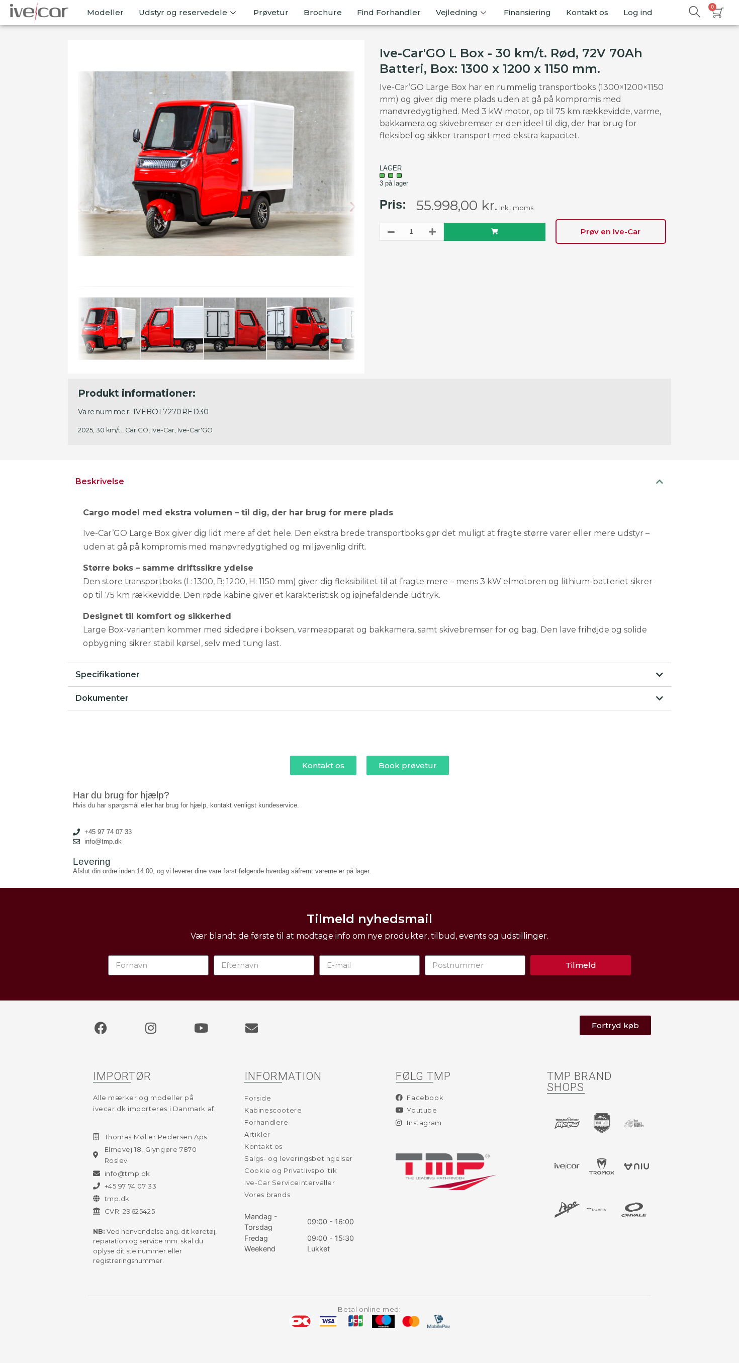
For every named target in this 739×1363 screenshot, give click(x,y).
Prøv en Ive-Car (610, 231)
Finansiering (527, 12)
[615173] (494, 232)
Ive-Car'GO (195, 430)
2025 (85, 430)
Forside (257, 1098)
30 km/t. (109, 430)
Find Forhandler (389, 12)
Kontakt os (587, 12)
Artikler (257, 1134)
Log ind (638, 12)
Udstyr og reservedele (183, 12)
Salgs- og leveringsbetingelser (298, 1158)
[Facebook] (100, 1028)
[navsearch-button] (694, 13)
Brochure (323, 12)
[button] (87, 207)
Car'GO (136, 430)
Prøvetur (271, 12)
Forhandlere (266, 1122)
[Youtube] (201, 1028)
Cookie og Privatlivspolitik (290, 1170)
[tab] (369, 481)
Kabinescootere (273, 1110)
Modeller (105, 12)
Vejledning (457, 12)
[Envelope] (251, 1028)
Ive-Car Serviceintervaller (289, 1182)
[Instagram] (150, 1028)
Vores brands (267, 1195)
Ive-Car (162, 430)
